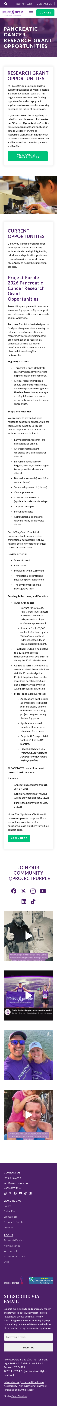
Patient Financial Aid (14, 1256)
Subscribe (28, 1347)
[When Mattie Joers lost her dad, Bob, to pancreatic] (28, 1115)
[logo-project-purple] (13, 13)
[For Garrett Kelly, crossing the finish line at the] (28, 936)
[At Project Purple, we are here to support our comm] (28, 1055)
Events (7, 1205)
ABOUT (8, 1235)
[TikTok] (33, 901)
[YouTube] (43, 891)
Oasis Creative (19, 1396)
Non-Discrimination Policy (33, 1385)
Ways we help (11, 1250)
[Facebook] (13, 891)
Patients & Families (14, 1240)
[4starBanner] (41, 1280)
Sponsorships (10, 1216)
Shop (6, 1261)
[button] (6, 4)
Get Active (9, 1211)
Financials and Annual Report (19, 1389)
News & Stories (12, 1245)
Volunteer (9, 1227)
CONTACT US (12, 1172)
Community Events (13, 1222)
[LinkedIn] (24, 901)
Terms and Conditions (32, 1382)
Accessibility (10, 1385)
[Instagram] (33, 891)
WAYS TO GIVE (12, 1200)
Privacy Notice (11, 1382)
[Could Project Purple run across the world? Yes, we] (28, 995)
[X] (23, 891)
